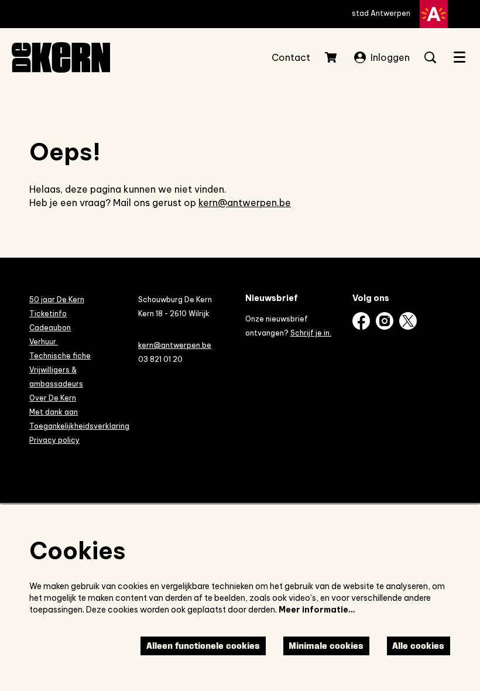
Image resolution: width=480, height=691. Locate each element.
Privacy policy (54, 440)
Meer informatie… (317, 609)
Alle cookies (418, 645)
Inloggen (390, 57)
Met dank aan (53, 412)
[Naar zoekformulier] (430, 57)
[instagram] (384, 321)
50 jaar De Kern (56, 299)
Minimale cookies (326, 645)
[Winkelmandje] (332, 57)
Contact (291, 57)
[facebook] (361, 321)
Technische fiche (60, 355)
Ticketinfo (48, 313)
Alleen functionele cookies (203, 645)
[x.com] (408, 321)
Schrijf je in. (310, 333)
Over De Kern (52, 398)
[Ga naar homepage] (61, 57)
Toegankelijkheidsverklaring (79, 426)
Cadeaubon (50, 327)
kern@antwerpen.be (244, 202)
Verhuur (43, 341)
